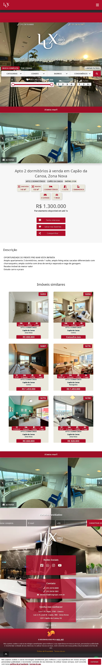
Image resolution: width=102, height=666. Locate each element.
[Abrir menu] (97, 4)
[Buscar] (97, 74)
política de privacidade (19, 664)
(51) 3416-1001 (78, 24)
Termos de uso (59, 651)
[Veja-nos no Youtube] (60, 565)
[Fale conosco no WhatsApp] (47, 565)
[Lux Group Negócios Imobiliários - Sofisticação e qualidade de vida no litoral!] (51, 41)
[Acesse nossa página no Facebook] (41, 565)
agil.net (60, 640)
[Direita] (99, 138)
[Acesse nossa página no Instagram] (53, 565)
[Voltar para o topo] (6, 654)
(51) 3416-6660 (27, 24)
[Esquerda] (2, 138)
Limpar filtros (93, 68)
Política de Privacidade (45, 651)
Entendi (94, 662)
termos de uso (35, 664)
